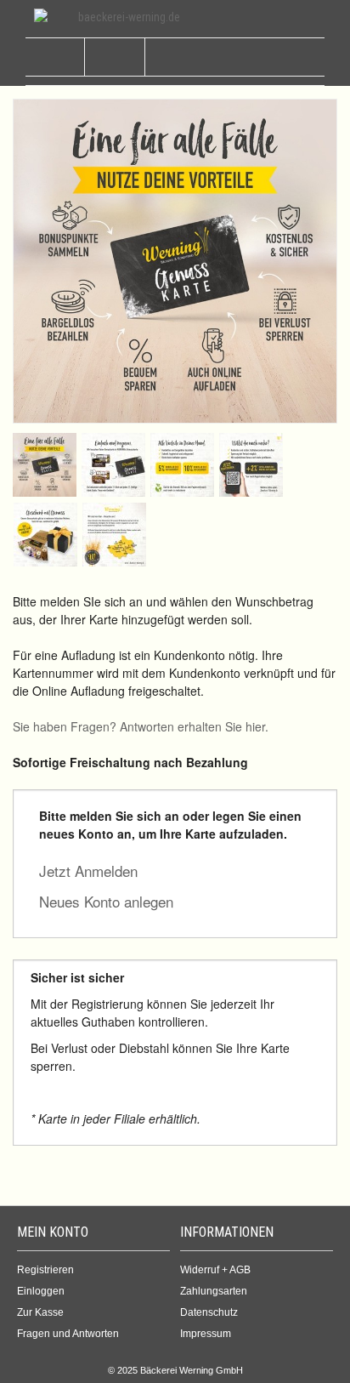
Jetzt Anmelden (88, 870)
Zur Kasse (40, 1312)
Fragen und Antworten (68, 1334)
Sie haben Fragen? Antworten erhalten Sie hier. (140, 726)
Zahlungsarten (213, 1291)
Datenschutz (209, 1312)
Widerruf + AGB (215, 1270)
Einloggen (41, 1291)
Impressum (205, 1334)
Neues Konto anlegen (106, 901)
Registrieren (45, 1270)
